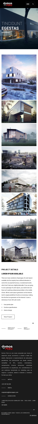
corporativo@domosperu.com (10, 392)
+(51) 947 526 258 (6, 384)
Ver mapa (4, 405)
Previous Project (11, 328)
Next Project (27, 328)
